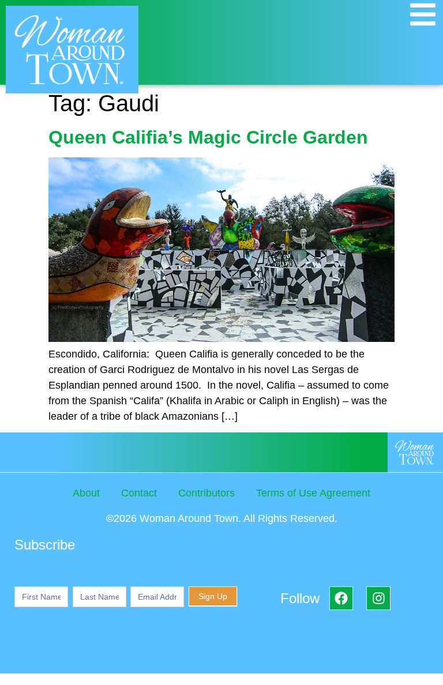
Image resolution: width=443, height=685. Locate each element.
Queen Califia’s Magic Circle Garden (208, 137)
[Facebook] (341, 598)
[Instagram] (378, 598)
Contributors (206, 493)
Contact (139, 493)
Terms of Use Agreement (313, 493)
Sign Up (212, 596)
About (86, 493)
